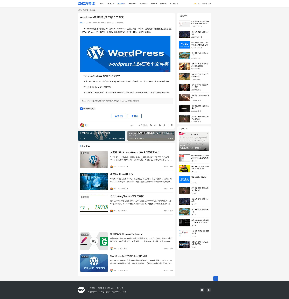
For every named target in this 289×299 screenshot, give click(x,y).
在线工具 (175, 4)
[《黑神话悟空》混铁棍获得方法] (184, 108)
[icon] (202, 290)
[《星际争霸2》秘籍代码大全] (184, 34)
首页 (101, 4)
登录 (204, 4)
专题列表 (101, 288)
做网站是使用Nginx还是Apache (126, 234)
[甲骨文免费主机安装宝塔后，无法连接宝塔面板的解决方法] (184, 222)
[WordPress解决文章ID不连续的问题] (94, 263)
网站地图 (120, 288)
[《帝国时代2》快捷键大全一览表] (184, 87)
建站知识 (121, 4)
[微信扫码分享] (151, 125)
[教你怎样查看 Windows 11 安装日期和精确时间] (184, 45)
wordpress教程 (88, 109)
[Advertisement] (126, 222)
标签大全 (110, 288)
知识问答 (163, 4)
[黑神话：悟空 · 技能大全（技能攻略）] (184, 119)
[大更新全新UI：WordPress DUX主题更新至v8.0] (94, 159)
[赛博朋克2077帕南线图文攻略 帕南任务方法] (184, 168)
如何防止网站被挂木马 (121, 174)
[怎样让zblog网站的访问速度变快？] (94, 203)
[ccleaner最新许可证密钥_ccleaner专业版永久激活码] (184, 158)
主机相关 (109, 4)
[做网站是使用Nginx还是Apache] (94, 241)
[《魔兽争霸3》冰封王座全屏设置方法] (184, 244)
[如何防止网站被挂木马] (94, 181)
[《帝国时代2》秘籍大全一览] (184, 55)
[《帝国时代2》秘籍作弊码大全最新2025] (184, 66)
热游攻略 (154, 4)
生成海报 (144, 125)
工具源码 (143, 4)
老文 (81, 23)
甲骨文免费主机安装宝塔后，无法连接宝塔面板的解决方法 (200, 222)
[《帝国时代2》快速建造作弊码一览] (184, 76)
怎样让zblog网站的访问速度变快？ (128, 196)
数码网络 (132, 4)
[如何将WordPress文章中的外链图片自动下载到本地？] (184, 23)
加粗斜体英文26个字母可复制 (190, 148)
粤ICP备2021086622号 (117, 292)
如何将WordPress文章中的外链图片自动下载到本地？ (200, 23)
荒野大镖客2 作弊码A (198, 177)
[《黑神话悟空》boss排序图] (184, 97)
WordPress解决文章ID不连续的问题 (128, 256)
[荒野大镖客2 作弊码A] (184, 179)
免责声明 (91, 288)
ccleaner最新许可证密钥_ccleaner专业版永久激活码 (200, 158)
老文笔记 (105, 292)
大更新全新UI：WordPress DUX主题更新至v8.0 (134, 152)
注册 (209, 4)
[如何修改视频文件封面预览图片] (184, 233)
